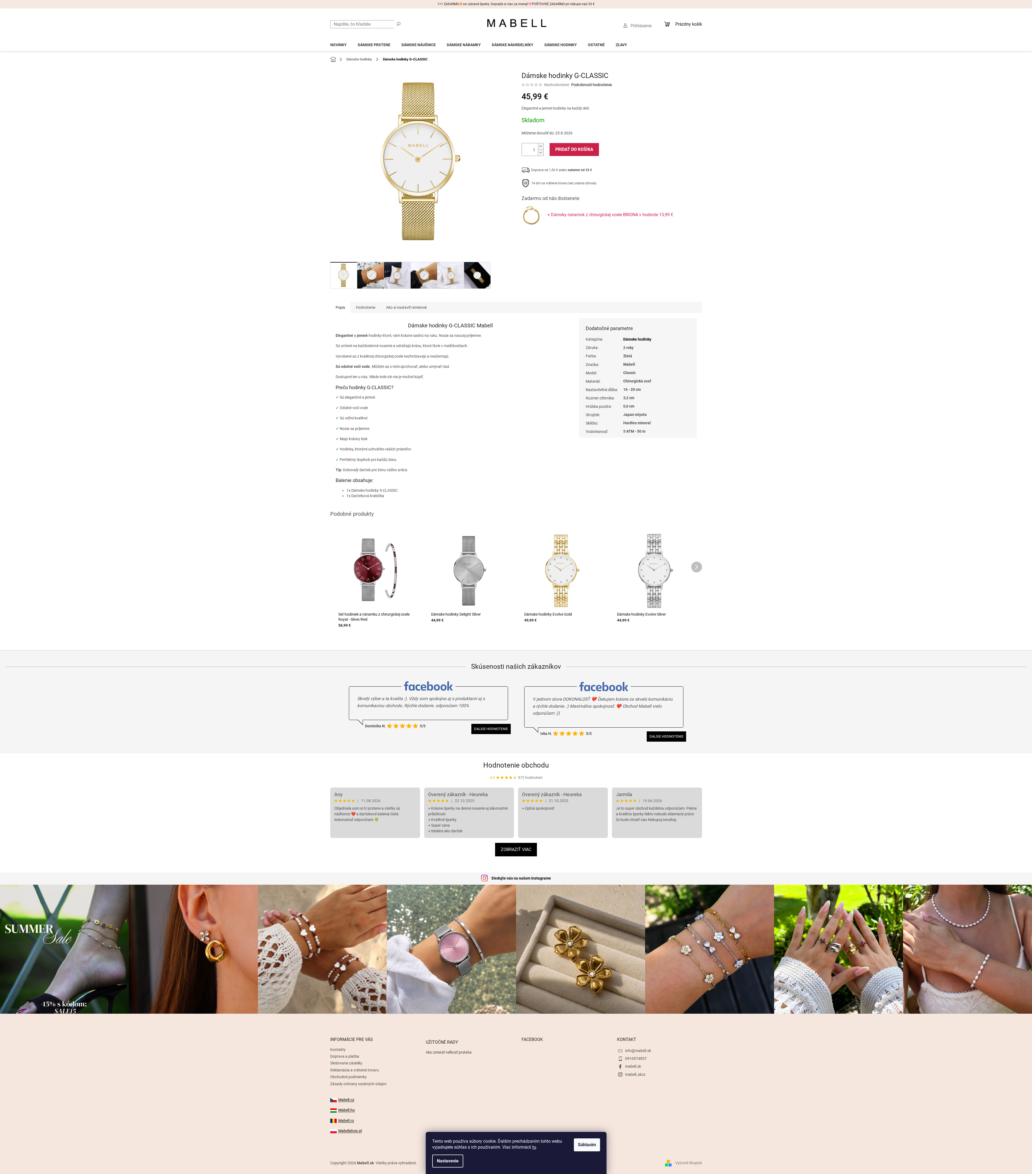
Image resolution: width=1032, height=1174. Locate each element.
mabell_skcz (635, 1074)
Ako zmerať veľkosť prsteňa (449, 1052)
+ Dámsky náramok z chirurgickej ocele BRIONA (610, 214)
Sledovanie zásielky (346, 1063)
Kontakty (338, 1049)
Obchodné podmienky (348, 1077)
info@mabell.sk (638, 1051)
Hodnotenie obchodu (516, 765)
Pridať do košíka (574, 149)
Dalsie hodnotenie (491, 729)
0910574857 (636, 1058)
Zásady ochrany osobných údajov (358, 1084)
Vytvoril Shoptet (688, 1163)
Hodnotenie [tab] (365, 307)
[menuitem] (338, 43)
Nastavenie (448, 1160)
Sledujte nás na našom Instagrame (521, 878)
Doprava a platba (344, 1056)
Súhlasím (587, 1144)
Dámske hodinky (637, 339)
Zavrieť (558, 238)
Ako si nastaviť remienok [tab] (406, 307)
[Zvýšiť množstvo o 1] (540, 146)
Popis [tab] (340, 307)
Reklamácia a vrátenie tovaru (354, 1070)
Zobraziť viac (516, 849)
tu (534, 1147)
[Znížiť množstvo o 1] (540, 153)
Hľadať (398, 23)
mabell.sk (633, 1066)
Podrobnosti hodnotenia (591, 85)
